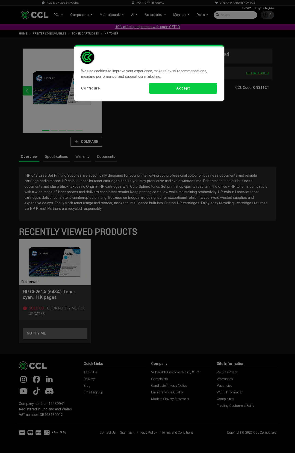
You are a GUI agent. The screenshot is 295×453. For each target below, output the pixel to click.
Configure (90, 88)
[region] (149, 73)
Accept (183, 88)
